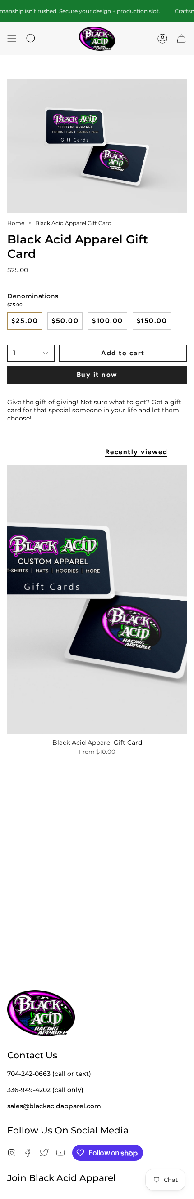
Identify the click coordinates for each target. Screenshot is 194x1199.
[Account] (162, 39)
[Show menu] (11, 39)
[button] (31, 39)
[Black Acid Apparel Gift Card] (97, 599)
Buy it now (97, 375)
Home (15, 223)
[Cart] (181, 39)
